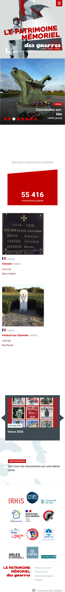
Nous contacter (43, 568)
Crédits (38, 580)
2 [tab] (9, 119)
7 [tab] (31, 119)
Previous (3, 418)
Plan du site (41, 572)
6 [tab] (26, 119)
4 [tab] (18, 119)
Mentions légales (44, 576)
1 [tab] (5, 119)
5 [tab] (22, 119)
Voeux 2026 (15, 432)
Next (62, 418)
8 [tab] (35, 119)
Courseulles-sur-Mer (49, 112)
